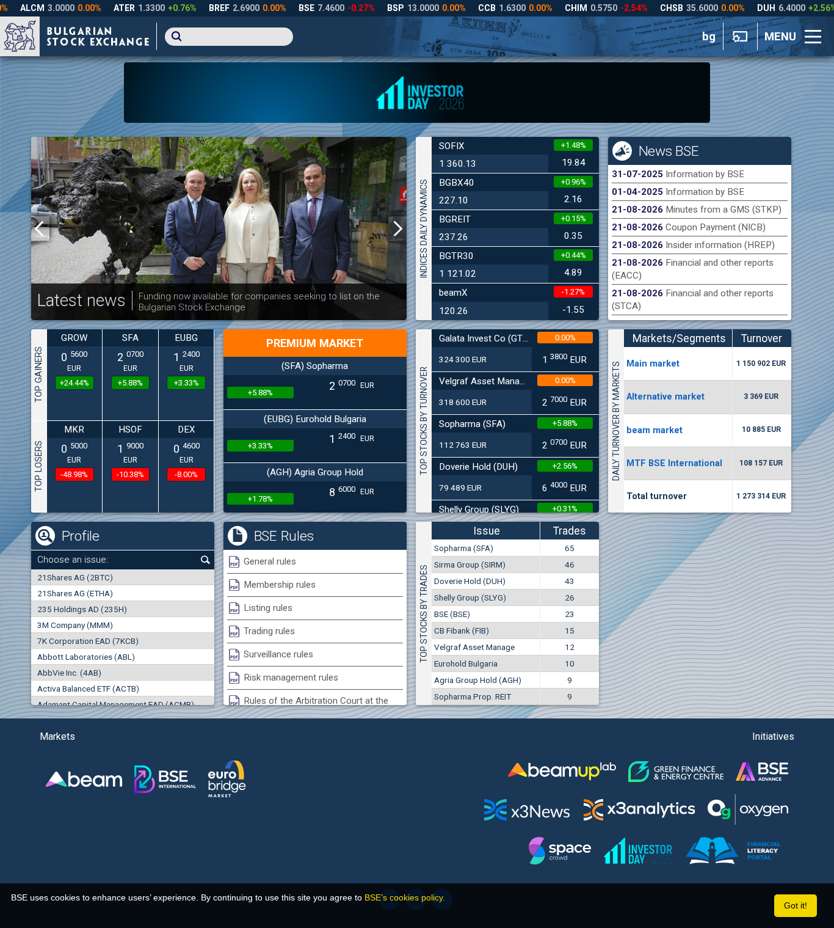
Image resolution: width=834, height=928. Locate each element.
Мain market (653, 363)
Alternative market (665, 396)
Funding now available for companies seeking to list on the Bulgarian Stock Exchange (259, 302)
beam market (654, 430)
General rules (270, 561)
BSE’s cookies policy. (404, 897)
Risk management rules (291, 677)
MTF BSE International (674, 463)
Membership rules (280, 584)
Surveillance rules (278, 654)
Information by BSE (704, 174)
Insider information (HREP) (720, 244)
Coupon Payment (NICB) (715, 227)
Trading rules (269, 631)
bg (709, 36)
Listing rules (268, 607)
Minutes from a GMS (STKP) (723, 209)
